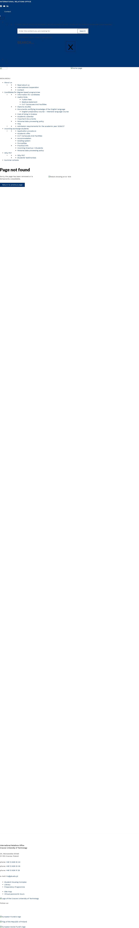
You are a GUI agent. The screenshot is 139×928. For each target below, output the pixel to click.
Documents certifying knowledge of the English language (41, 109)
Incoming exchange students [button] (16, 129)
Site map (8, 892)
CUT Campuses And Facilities (34, 104)
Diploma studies (24, 107)
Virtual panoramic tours (14, 894)
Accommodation (24, 138)
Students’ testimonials (26, 158)
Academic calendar (25, 116)
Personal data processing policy (30, 121)
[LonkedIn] (7, 7)
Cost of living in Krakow (27, 114)
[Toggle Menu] (2, 18)
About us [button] (8, 82)
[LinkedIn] (11, 906)
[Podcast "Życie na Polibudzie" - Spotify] (24, 906)
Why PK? (21, 155)
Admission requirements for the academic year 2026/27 (41, 126)
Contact (7, 11)
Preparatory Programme (14, 887)
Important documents (26, 119)
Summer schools (11, 160)
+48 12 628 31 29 (13, 870)
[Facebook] (1, 7)
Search (7, 22)
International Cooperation (28, 87)
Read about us (23, 85)
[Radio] (21, 906)
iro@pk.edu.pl (12, 876)
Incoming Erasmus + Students (30, 148)
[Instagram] (7, 906)
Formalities (22, 143)
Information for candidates (28, 95)
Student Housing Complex (15, 882)
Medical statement (29, 102)
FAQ (19, 124)
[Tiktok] (17, 906)
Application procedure (26, 131)
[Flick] (14, 906)
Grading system (23, 141)
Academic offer (23, 133)
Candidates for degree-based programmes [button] (22, 92)
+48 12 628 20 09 (13, 866)
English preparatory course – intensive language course (45, 112)
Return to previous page (12, 185)
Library (7, 885)
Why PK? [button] (8, 153)
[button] (5, 78)
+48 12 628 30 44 (13, 862)
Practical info (22, 146)
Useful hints (22, 97)
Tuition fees (27, 99)
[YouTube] (4, 7)
